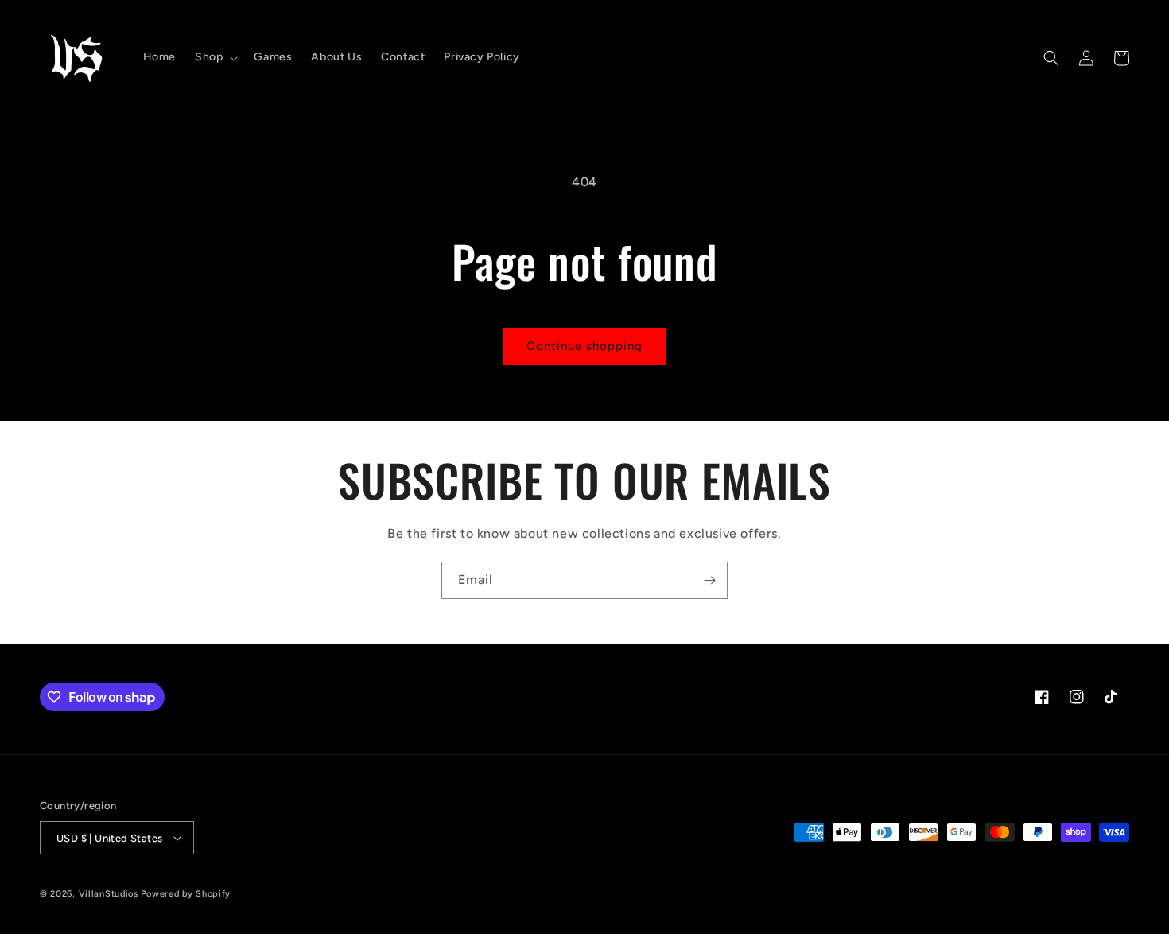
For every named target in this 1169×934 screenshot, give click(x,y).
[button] (214, 57)
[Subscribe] (709, 580)
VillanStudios (108, 894)
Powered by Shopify (186, 894)
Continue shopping (584, 346)
